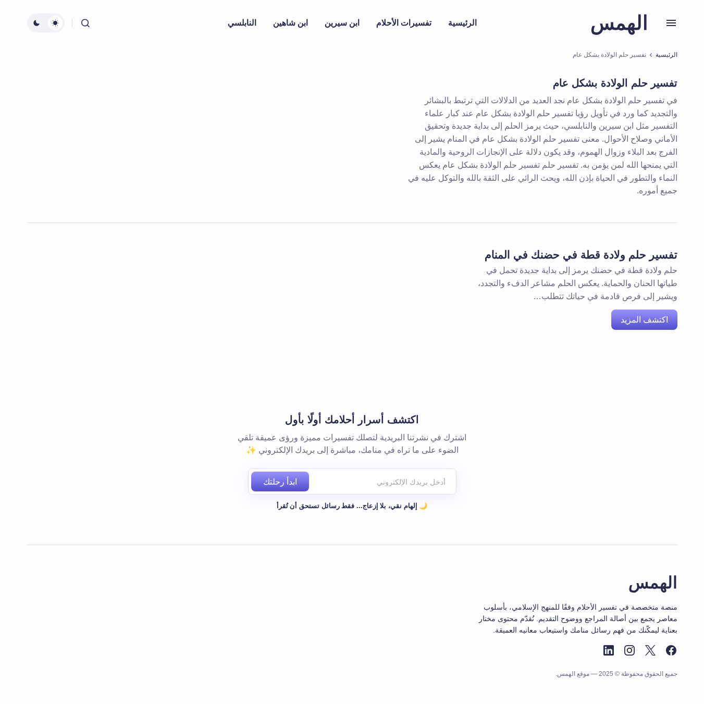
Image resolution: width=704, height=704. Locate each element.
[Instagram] (629, 650)
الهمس (619, 23)
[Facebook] (671, 650)
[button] (671, 23)
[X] (650, 650)
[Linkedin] (608, 650)
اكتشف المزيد (644, 319)
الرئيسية (666, 54)
